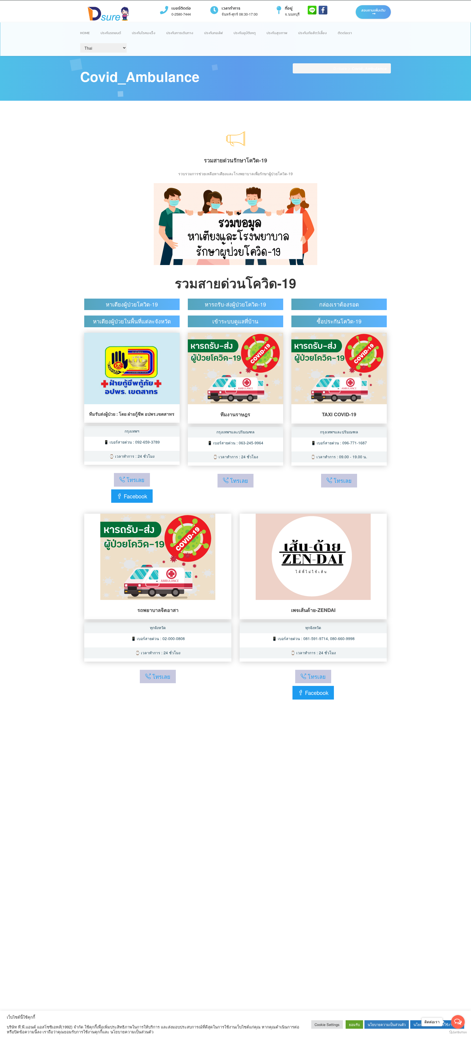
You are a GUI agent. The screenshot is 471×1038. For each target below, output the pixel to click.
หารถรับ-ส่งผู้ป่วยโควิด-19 (235, 304)
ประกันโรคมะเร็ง (143, 32)
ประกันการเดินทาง (179, 32)
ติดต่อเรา (345, 32)
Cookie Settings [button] (327, 1024)
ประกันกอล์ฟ (213, 32)
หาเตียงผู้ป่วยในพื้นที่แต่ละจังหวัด (132, 321)
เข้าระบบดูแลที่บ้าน (235, 321)
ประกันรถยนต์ (111, 32)
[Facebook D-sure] (323, 9)
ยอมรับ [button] (354, 1024)
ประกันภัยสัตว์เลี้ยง (312, 32)
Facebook (134, 496)
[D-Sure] (108, 13)
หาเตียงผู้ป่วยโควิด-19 (132, 304)
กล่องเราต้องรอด (339, 304)
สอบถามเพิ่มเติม (373, 10)
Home (85, 32)
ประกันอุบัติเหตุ (245, 32)
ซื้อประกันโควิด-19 (339, 321)
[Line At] (312, 9)
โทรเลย (134, 480)
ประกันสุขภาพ (277, 32)
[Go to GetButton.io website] (458, 1032)
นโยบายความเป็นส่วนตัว (387, 1024)
